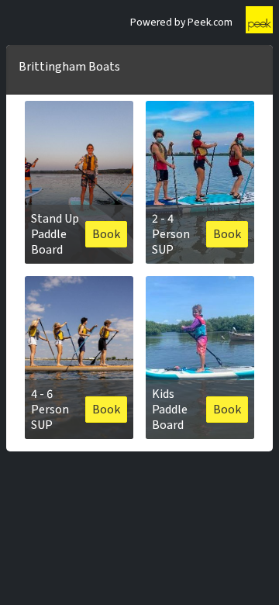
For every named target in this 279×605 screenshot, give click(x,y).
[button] (79, 182)
